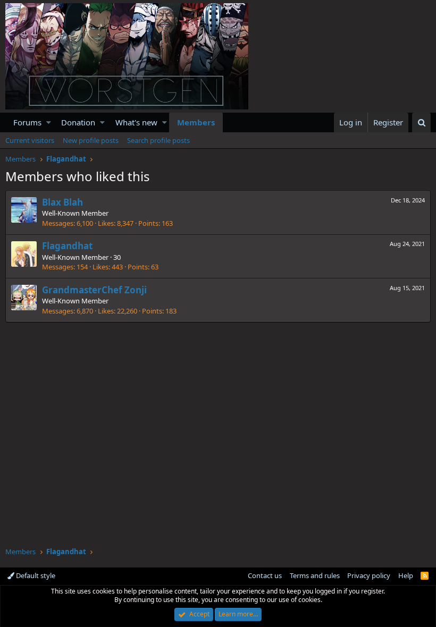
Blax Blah (62, 202)
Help (405, 575)
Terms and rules (315, 575)
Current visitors (29, 140)
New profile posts (91, 140)
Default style (34, 575)
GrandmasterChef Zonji (94, 290)
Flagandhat (67, 246)
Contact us (265, 575)
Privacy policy (368, 575)
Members (196, 122)
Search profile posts (158, 140)
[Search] (421, 122)
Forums (27, 122)
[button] (49, 122)
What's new (136, 122)
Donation (78, 122)
